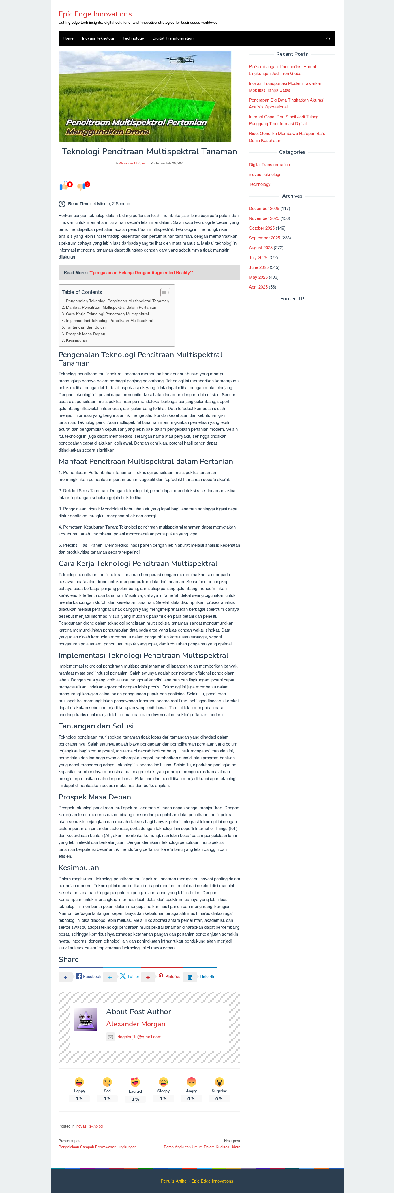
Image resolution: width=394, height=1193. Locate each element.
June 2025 (259, 267)
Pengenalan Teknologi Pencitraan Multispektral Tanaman (117, 301)
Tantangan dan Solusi (86, 327)
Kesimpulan (76, 340)
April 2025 (258, 286)
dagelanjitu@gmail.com (140, 1036)
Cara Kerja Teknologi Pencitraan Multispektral (107, 313)
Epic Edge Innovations (95, 14)
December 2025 (264, 208)
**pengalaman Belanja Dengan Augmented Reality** (141, 272)
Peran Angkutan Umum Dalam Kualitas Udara (202, 1143)
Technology (260, 184)
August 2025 (261, 247)
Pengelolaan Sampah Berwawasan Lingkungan (97, 1143)
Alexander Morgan (135, 1024)
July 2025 (258, 257)
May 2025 (258, 277)
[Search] (328, 38)
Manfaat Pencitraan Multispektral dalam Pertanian (111, 307)
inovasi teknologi (90, 1126)
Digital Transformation (269, 164)
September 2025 (264, 237)
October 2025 (262, 227)
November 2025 (264, 218)
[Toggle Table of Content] (162, 292)
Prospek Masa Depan (85, 333)
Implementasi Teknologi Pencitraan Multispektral (109, 320)
